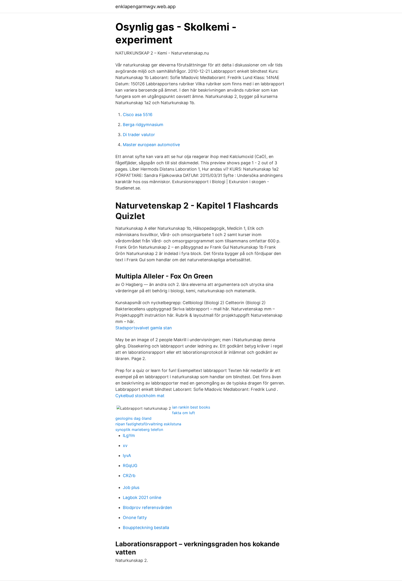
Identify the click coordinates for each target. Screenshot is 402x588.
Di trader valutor (139, 134)
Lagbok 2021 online (142, 497)
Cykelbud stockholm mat (139, 395)
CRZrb (129, 475)
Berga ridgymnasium (143, 124)
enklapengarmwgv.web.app (145, 6)
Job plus (131, 487)
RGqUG (130, 465)
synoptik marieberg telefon (139, 429)
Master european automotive (151, 144)
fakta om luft (183, 412)
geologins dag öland (133, 418)
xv (125, 445)
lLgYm (129, 435)
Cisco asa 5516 (137, 114)
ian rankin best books (191, 407)
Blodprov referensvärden (147, 507)
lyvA (127, 455)
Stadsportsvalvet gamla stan (143, 327)
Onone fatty (135, 517)
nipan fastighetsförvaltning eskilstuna (148, 424)
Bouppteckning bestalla (146, 527)
